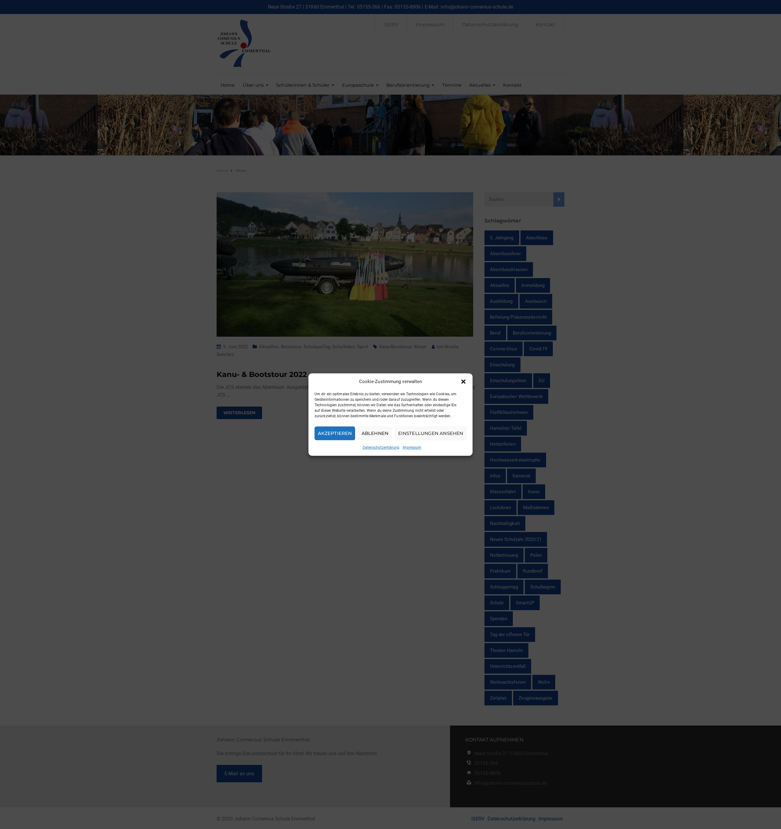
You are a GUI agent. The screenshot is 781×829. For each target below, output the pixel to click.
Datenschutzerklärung (381, 447)
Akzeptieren (335, 433)
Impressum (412, 447)
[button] (463, 381)
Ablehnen (375, 433)
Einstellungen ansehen (430, 433)
